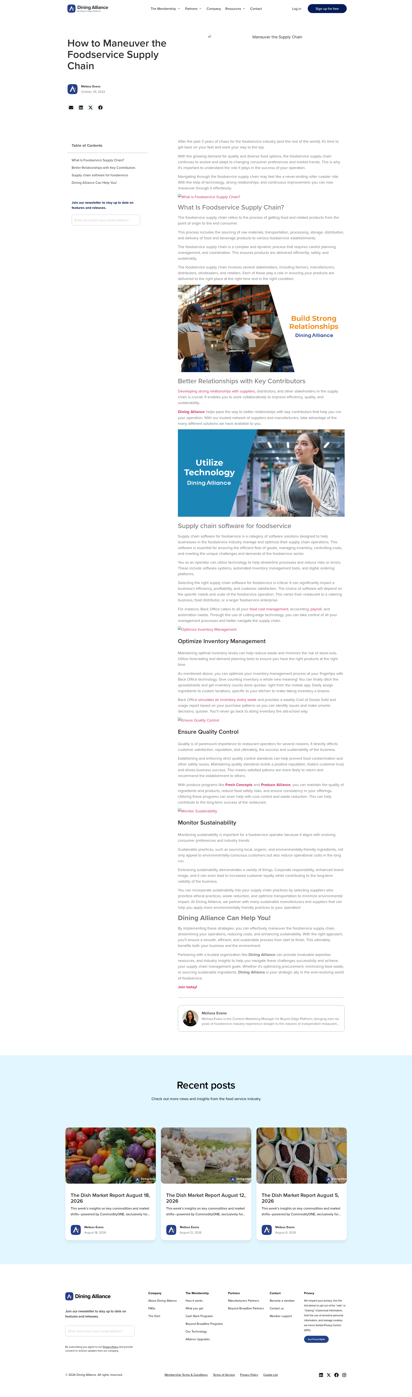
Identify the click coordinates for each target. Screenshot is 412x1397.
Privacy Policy (110, 1347)
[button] (165, 8)
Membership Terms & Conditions (186, 1375)
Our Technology (196, 1331)
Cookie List (270, 1375)
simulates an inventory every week (227, 699)
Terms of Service (224, 1375)
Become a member (282, 1300)
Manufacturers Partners (243, 1300)
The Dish (154, 1316)
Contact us (277, 1308)
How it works (194, 1300)
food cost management (269, 609)
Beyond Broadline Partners (246, 1308)
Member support (281, 1316)
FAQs (151, 1308)
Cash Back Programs (199, 1316)
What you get (194, 1308)
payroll (316, 609)
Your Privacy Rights (316, 1339)
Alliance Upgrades (198, 1339)
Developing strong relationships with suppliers (216, 391)
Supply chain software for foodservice (100, 175)
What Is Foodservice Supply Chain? (98, 160)
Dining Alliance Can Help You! (94, 182)
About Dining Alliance (162, 1300)
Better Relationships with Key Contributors (103, 167)
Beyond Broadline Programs (204, 1324)
